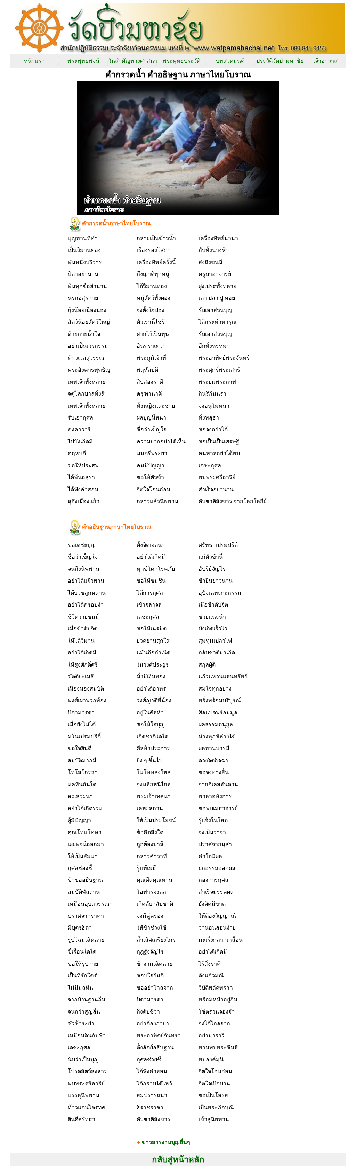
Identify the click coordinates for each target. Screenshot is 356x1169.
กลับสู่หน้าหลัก (178, 1159)
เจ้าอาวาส (325, 61)
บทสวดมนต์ (230, 61)
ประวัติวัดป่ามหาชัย (280, 61)
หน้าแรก (34, 61)
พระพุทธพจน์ (83, 61)
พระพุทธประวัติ (181, 61)
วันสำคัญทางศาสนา (132, 61)
